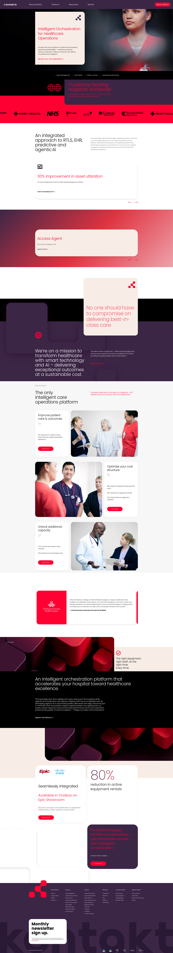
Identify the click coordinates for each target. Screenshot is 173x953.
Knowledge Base (119, 898)
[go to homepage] (10, 4)
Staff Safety (78, 75)
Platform (55, 4)
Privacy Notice (35, 940)
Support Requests (120, 895)
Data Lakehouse (88, 898)
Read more (46, 818)
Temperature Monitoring (110, 75)
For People (86, 909)
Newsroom (105, 895)
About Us (53, 893)
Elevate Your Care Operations (50, 59)
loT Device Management (90, 895)
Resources (73, 4)
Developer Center (120, 900)
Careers (53, 898)
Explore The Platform (43, 717)
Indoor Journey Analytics (90, 900)
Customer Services (120, 890)
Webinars (105, 900)
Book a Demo (162, 4)
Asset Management (63, 75)
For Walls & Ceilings (89, 913)
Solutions (67, 890)
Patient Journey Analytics (71, 902)
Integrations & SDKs (89, 904)
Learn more (42, 249)
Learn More (45, 449)
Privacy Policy (135, 895)
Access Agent (68, 904)
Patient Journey (92, 75)
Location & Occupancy (89, 893)
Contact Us (98, 863)
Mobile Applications (89, 902)
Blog (104, 898)
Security (134, 900)
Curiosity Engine (69, 911)
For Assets (86, 907)
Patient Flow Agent (69, 907)
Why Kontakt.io (35, 4)
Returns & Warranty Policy (138, 898)
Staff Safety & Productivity (71, 895)
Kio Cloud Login (119, 893)
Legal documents (136, 890)
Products (86, 890)
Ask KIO (91, 4)
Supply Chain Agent (70, 909)
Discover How (96, 364)
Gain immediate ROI (45, 192)
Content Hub (106, 893)
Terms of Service (136, 893)
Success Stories (54, 895)
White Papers (106, 902)
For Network (87, 911)
